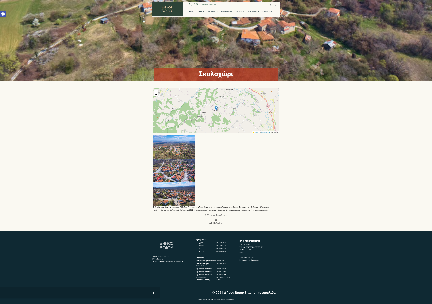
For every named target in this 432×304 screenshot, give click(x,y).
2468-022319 (221, 272)
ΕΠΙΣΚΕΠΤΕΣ (213, 11)
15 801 (204, 4)
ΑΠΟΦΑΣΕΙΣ (240, 11)
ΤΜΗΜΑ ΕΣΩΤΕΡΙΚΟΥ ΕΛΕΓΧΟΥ (251, 247)
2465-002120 (221, 264)
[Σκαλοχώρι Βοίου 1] (174, 147)
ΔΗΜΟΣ (192, 11)
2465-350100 (221, 243)
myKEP (242, 252)
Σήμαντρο (211, 215)
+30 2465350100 (161, 261)
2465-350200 (221, 246)
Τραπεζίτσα (221, 215)
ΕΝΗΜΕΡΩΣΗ (253, 11)
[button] (3, 14)
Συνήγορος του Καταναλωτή (250, 260)
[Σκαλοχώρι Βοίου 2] (174, 170)
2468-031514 (221, 275)
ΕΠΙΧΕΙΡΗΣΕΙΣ (227, 11)
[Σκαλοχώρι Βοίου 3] (174, 194)
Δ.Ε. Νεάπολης (216, 223)
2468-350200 (221, 249)
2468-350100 (221, 252)
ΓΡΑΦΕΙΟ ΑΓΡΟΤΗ (246, 250)
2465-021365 (221, 278)
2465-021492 (221, 268)
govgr (242, 255)
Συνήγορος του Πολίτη (247, 257)
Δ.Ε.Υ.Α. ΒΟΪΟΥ (245, 244)
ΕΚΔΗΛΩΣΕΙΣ (266, 11)
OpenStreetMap (266, 132)
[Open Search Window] (275, 4)
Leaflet (256, 132)
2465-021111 (220, 260)
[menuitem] (192, 11)
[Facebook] (271, 4)
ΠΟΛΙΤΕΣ (201, 11)
